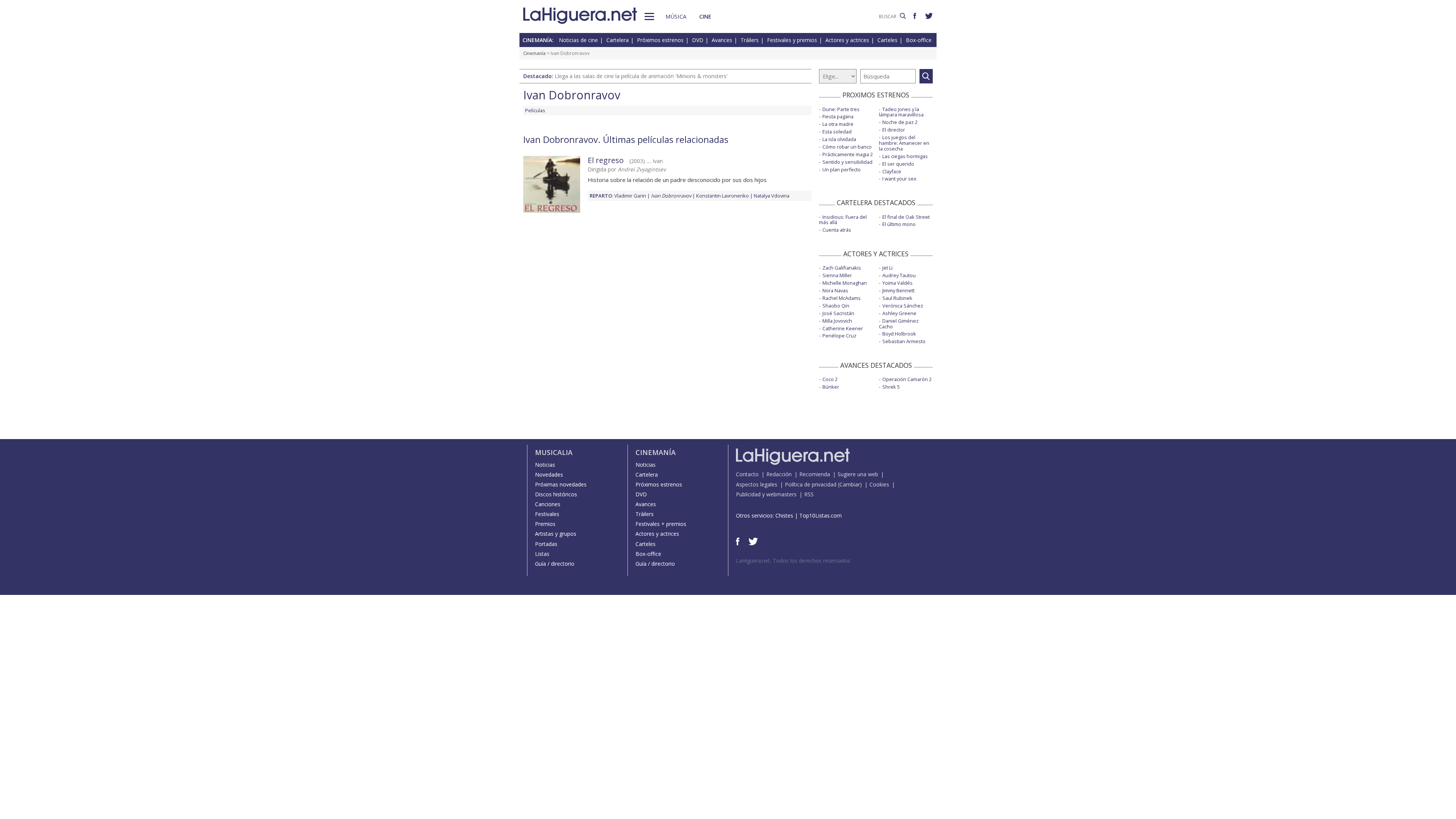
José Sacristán (838, 313)
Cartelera (617, 40)
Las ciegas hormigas (905, 156)
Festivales (547, 514)
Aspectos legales (756, 484)
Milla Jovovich (837, 320)
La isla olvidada (839, 139)
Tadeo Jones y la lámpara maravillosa (901, 112)
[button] (649, 16)
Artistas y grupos (555, 533)
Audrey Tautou (899, 275)
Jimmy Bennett (898, 290)
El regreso (606, 160)
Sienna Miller (837, 275)
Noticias (545, 464)
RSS (809, 494)
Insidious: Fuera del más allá (843, 219)
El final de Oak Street (906, 216)
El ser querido (898, 163)
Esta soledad (837, 131)
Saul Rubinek (897, 298)
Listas (542, 553)
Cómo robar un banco (847, 146)
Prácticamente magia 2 (847, 154)
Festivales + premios (660, 523)
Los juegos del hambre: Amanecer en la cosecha (904, 143)
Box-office (919, 40)
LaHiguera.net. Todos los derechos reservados (793, 560)
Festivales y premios (792, 40)
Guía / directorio (554, 563)
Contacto (747, 474)
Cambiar (849, 484)
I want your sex (899, 178)
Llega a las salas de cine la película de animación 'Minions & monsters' (641, 76)
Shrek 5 (891, 386)
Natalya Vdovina (771, 195)
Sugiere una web (858, 474)
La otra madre (838, 124)
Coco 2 (830, 379)
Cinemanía (534, 53)
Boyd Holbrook (899, 333)
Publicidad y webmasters (766, 494)
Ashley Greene (899, 313)
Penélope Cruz (839, 335)
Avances (722, 40)
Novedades (549, 474)
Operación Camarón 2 (907, 379)
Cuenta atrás (836, 229)
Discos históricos (556, 494)
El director (893, 129)
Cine (705, 16)
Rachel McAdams (841, 298)
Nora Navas (835, 290)
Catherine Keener (842, 328)
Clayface (891, 171)
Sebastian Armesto (904, 341)
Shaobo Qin (835, 305)
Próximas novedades (561, 484)
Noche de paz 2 (900, 122)
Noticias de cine (578, 40)
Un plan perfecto (841, 169)
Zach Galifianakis (841, 267)
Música (675, 16)
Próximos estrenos (660, 40)
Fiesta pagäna (838, 116)
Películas (535, 110)
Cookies (879, 484)
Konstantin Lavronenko (722, 195)
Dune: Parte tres (841, 109)
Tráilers (750, 40)
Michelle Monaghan (844, 282)
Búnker (830, 386)
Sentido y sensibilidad (847, 161)
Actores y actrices (847, 40)
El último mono (899, 224)
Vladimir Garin (630, 195)
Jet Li (887, 267)
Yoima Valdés (897, 282)
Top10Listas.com (820, 515)
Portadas (546, 544)
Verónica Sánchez (902, 305)
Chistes (784, 515)
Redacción (779, 474)
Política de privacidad (810, 484)
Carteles (887, 40)
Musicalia (554, 452)
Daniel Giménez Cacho (899, 323)
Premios (545, 523)
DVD (697, 40)
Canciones (547, 504)
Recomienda (814, 474)
